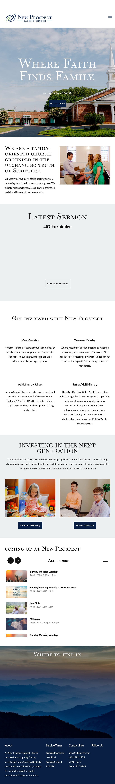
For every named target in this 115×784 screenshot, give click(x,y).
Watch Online (57, 103)
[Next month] (18, 560)
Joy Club (35, 603)
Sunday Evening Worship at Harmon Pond (53, 587)
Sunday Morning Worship (44, 571)
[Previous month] (10, 560)
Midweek (35, 619)
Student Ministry (85, 525)
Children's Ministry (30, 525)
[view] (97, 561)
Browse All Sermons (57, 283)
